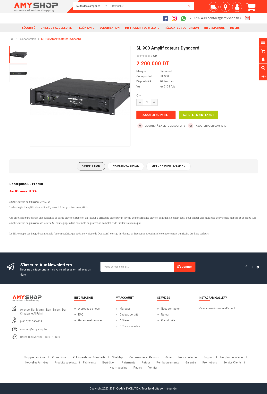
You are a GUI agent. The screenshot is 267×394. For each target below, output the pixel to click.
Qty (138, 95)
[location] (226, 8)
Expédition (108, 362)
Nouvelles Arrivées (36, 362)
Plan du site (168, 320)
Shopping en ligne (35, 357)
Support (209, 357)
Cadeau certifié (129, 314)
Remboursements (168, 362)
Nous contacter (170, 308)
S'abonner (184, 267)
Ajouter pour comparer (211, 125)
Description (91, 166)
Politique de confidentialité (89, 357)
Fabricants (89, 362)
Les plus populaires (232, 357)
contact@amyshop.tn (33, 329)
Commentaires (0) (126, 166)
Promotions (59, 357)
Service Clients (232, 362)
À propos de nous (89, 308)
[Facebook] (166, 18)
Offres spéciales (130, 326)
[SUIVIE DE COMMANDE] (214, 8)
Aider (168, 357)
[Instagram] (175, 18)
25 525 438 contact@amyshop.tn (214, 18)
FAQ (80, 314)
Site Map (117, 357)
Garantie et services (90, 320)
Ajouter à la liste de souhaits (165, 125)
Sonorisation (28, 39)
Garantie (190, 362)
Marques (125, 308)
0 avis (154, 56)
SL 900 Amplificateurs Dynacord (61, 39)
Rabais (138, 367)
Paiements (128, 362)
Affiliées (125, 320)
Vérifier (152, 367)
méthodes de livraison (168, 166)
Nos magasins (118, 367)
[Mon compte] (238, 8)
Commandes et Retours (144, 357)
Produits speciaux (66, 362)
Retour (165, 314)
